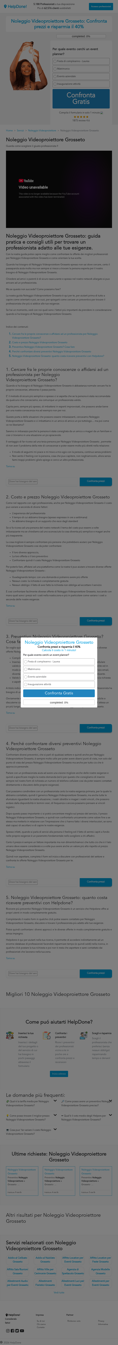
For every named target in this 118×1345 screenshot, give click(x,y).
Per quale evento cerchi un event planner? (46, 655)
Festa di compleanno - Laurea (44, 662)
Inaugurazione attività (39, 684)
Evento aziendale (37, 677)
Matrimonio (34, 669)
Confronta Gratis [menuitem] (59, 693)
